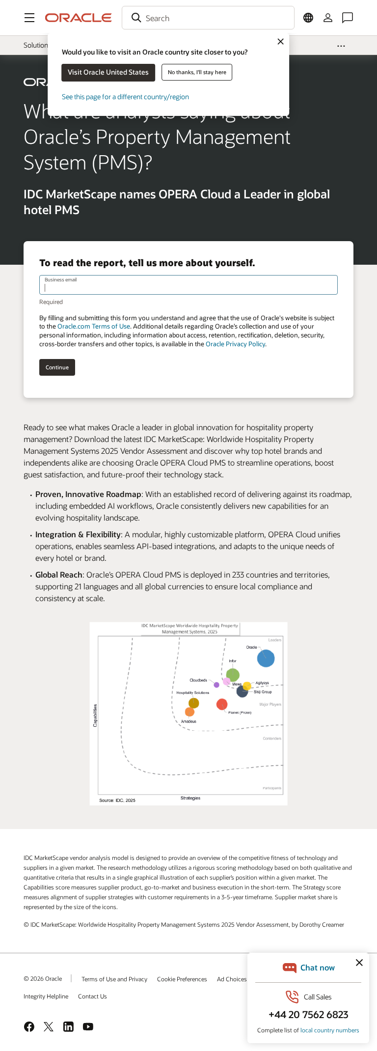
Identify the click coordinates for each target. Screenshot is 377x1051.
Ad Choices (232, 979)
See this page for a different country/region (125, 96)
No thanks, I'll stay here (197, 72)
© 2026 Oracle (43, 978)
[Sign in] (328, 18)
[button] (29, 18)
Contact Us (92, 996)
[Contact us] (347, 18)
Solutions (37, 45)
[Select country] (308, 18)
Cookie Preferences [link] (182, 979)
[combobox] (208, 17)
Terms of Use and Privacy (114, 979)
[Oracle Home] (78, 17)
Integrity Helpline (46, 996)
